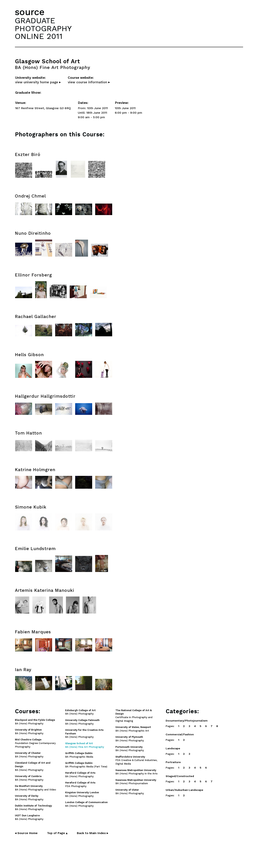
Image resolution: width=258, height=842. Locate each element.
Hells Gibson (29, 354)
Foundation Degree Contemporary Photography (35, 743)
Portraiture (173, 762)
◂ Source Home (26, 833)
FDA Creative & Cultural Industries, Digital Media (136, 760)
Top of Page (57, 833)
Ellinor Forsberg (33, 275)
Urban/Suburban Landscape (184, 789)
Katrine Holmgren (35, 469)
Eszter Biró (27, 154)
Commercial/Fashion (180, 734)
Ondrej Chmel (30, 196)
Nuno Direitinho (33, 233)
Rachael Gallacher (35, 316)
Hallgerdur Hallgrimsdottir (45, 396)
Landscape (173, 748)
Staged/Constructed (180, 776)
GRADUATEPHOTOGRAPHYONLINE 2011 (43, 28)
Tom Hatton (28, 433)
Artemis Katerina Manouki (44, 590)
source (30, 12)
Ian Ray (23, 669)
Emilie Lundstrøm (35, 548)
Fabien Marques (33, 632)
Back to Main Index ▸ (92, 833)
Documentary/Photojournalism (187, 720)
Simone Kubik (30, 507)
